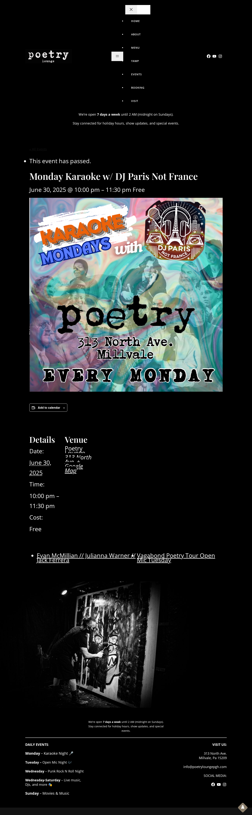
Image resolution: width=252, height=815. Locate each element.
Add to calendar (49, 407)
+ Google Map (74, 466)
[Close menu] (131, 9)
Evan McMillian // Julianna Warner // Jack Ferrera (86, 557)
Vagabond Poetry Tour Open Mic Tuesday (176, 557)
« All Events (38, 149)
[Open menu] (117, 56)
